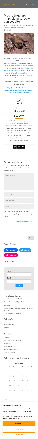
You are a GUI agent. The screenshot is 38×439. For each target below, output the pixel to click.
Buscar (31, 238)
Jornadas (7, 337)
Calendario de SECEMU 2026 (13, 313)
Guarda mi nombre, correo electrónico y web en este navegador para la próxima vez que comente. (18, 214)
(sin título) (7, 305)
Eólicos (6, 331)
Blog (31, 25)
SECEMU (9, 25)
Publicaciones (19, 27)
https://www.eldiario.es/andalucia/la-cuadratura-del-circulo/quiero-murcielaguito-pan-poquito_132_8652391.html (19, 90)
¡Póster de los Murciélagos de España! (16, 302)
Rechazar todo (19, 434)
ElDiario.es (16, 70)
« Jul (5, 399)
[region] (19, 420)
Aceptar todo (19, 424)
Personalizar (19, 429)
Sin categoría (8, 353)
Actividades (26, 25)
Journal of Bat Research (11, 340)
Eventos (6, 27)
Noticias (12, 27)
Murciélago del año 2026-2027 (13, 299)
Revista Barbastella (10, 349)
